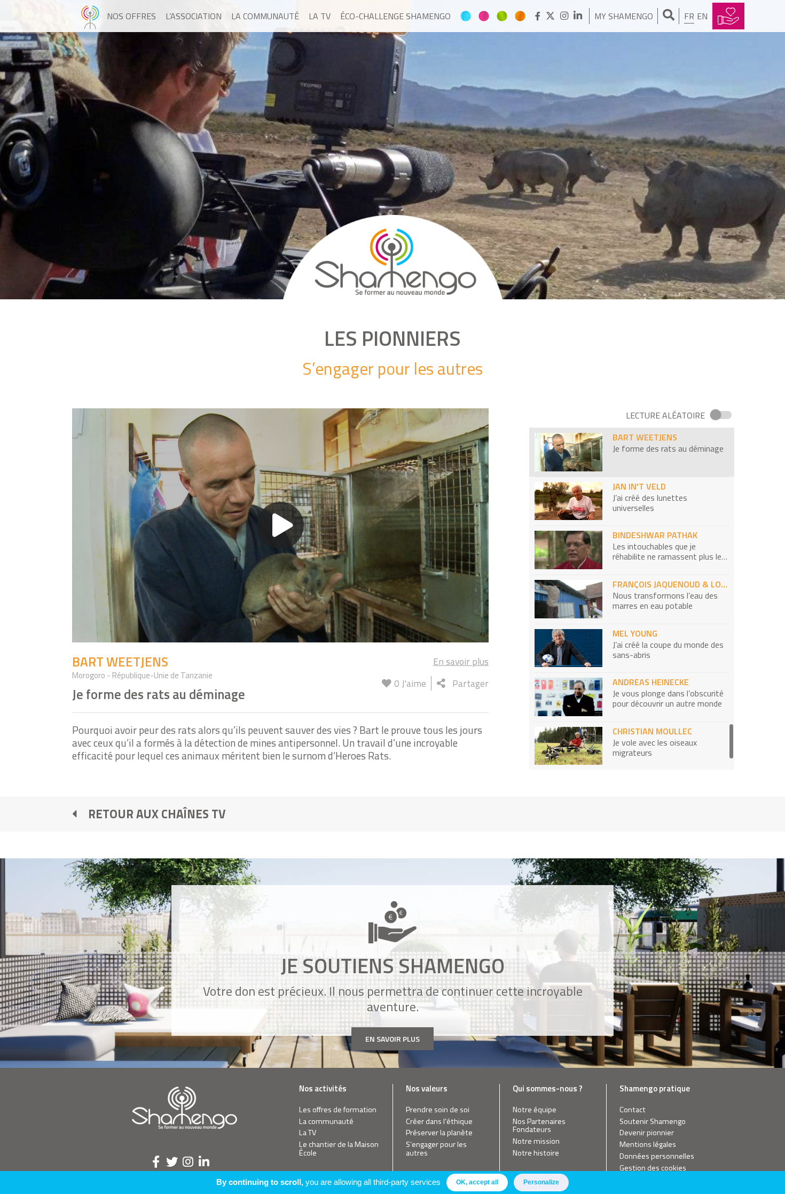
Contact (632, 1109)
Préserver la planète (439, 1132)
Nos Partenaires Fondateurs (539, 1126)
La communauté (265, 16)
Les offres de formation (337, 1109)
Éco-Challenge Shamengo (395, 16)
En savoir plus (461, 661)
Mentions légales (647, 1144)
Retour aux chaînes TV (157, 814)
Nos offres (131, 16)
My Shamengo (623, 16)
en (702, 16)
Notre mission (536, 1141)
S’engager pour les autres (436, 1149)
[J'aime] (386, 683)
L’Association (194, 16)
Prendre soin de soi (437, 1109)
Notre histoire (536, 1153)
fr (689, 16)
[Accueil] (90, 16)
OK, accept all (477, 1182)
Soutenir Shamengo (652, 1121)
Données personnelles (656, 1156)
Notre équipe (534, 1109)
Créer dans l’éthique (439, 1121)
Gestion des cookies (652, 1168)
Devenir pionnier (646, 1132)
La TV (320, 16)
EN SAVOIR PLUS (392, 1038)
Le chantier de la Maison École (339, 1149)
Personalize (541, 1182)
